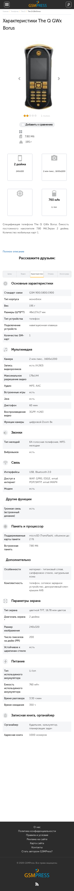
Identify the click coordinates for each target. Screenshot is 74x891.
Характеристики (37, 274)
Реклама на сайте (37, 839)
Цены (10, 274)
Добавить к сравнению (39, 124)
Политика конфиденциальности (37, 831)
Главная (5, 11)
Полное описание (13, 251)
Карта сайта (37, 843)
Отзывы (51, 274)
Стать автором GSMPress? (37, 851)
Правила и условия (37, 835)
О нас (37, 827)
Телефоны (14, 11)
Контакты (37, 847)
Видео (23, 274)
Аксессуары (64, 274)
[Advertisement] (37, 784)
